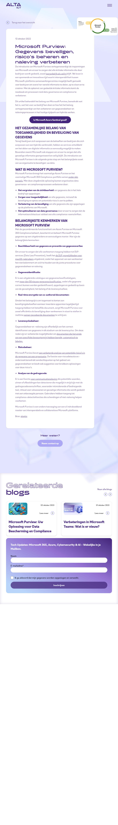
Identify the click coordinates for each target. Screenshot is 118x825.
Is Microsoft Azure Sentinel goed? (50, 119)
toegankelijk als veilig (56, 73)
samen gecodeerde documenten (39, 314)
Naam (13, 555)
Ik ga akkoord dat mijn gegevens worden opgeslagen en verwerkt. (47, 577)
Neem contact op (50, 443)
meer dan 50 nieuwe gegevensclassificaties (40, 281)
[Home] (13, 5)
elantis (24, 416)
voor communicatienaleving (44, 378)
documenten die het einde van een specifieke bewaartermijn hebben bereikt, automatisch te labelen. (48, 337)
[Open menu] (109, 5)
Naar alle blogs (104, 489)
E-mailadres (17, 565)
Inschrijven (59, 585)
